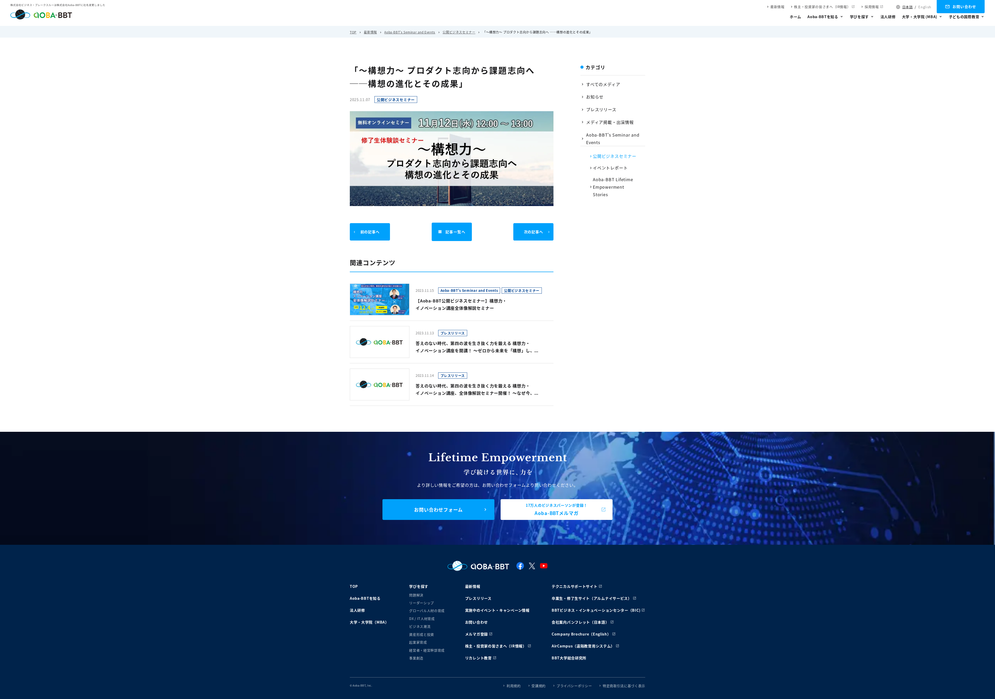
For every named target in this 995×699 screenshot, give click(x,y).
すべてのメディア (603, 84)
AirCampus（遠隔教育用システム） (583, 645)
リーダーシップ (421, 602)
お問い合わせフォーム (438, 509)
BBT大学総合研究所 (569, 657)
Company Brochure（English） (581, 634)
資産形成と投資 (421, 634)
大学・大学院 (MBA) (919, 16)
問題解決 (416, 594)
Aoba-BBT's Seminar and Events (409, 32)
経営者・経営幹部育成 (427, 650)
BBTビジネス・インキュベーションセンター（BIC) (596, 610)
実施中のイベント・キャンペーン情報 (497, 610)
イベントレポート (610, 168)
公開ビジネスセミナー (459, 32)
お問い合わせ (964, 6)
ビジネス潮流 (419, 626)
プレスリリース (601, 109)
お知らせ (594, 97)
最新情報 (777, 6)
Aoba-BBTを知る (822, 16)
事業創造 (416, 657)
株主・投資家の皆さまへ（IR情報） (822, 6)
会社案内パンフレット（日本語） (580, 622)
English (924, 6)
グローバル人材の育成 (427, 610)
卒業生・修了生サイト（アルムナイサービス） (592, 598)
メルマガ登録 (476, 634)
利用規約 (514, 685)
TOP (353, 32)
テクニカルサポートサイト (574, 586)
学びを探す (859, 16)
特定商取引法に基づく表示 (624, 685)
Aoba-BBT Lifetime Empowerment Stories (613, 186)
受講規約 (538, 685)
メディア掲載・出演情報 (610, 122)
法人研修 (888, 16)
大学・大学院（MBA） (369, 622)
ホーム (795, 16)
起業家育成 (418, 642)
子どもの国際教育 (964, 16)
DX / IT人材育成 (422, 618)
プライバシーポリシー (574, 685)
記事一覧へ (455, 231)
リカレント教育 (478, 657)
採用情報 (872, 6)
